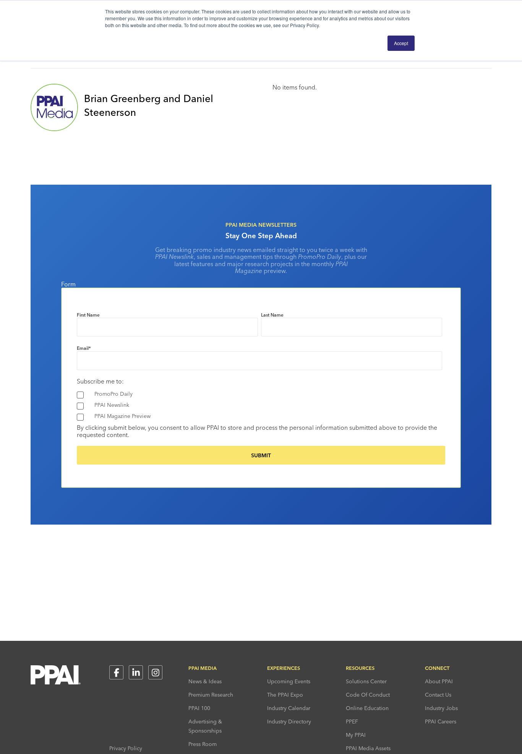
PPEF (352, 721)
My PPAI (356, 734)
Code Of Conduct (368, 694)
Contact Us (438, 694)
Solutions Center (366, 681)
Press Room (202, 744)
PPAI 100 (199, 708)
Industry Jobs (441, 708)
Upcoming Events (288, 681)
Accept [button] (401, 43)
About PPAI (439, 681)
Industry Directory (289, 721)
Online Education (367, 708)
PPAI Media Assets (368, 748)
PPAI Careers (440, 721)
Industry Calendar (288, 708)
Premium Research (210, 694)
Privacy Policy (125, 748)
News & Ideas (205, 681)
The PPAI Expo (285, 694)
